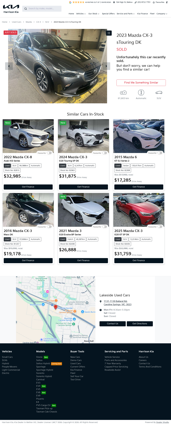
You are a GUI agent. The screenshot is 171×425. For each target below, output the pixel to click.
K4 (37, 402)
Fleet (152, 14)
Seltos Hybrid (43, 363)
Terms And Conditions (150, 367)
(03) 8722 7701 (144, 2)
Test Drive (75, 379)
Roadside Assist (113, 370)
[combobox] (41, 9)
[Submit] (25, 9)
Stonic (39, 357)
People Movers (9, 367)
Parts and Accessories (116, 360)
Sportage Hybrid (44, 370)
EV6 (38, 392)
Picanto (40, 399)
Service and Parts (125, 14)
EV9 (38, 395)
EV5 (38, 389)
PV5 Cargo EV (43, 405)
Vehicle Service (112, 357)
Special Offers (108, 14)
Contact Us (112, 323)
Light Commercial (11, 370)
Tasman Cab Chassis (46, 412)
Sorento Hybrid (44, 376)
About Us (143, 357)
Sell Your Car (76, 376)
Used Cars (16, 22)
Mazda (29, 22)
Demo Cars (76, 360)
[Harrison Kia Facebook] (167, 2)
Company (161, 14)
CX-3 (38, 22)
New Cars (75, 357)
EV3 (38, 383)
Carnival (40, 379)
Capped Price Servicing (116, 367)
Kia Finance (142, 14)
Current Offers (77, 367)
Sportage (41, 367)
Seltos (39, 360)
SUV (47, 22)
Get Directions (140, 323)
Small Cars (7, 357)
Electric (5, 373)
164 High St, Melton (124, 2)
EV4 (38, 386)
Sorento (40, 373)
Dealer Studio (162, 422)
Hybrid (5, 363)
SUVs (4, 360)
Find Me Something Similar (141, 82)
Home (71, 14)
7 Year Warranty (113, 363)
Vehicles (80, 14)
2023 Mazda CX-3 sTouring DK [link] (67, 22)
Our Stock (92, 14)
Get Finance (28, 187)
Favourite (42, 153)
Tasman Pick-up (44, 408)
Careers (143, 360)
